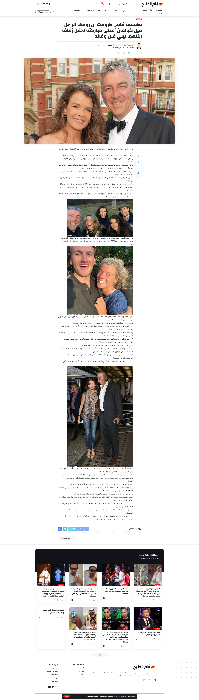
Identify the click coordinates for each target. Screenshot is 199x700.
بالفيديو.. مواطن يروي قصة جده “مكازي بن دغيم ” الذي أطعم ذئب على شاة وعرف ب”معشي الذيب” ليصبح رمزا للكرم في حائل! (148, 592)
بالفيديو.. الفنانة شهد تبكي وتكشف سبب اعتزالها (53, 611)
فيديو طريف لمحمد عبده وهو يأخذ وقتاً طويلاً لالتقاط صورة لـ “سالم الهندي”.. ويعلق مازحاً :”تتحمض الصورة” (85, 636)
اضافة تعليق (119, 45)
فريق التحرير (128, 45)
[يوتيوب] (44, 3)
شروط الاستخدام (92, 696)
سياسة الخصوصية (106, 696)
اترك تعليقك (66, 538)
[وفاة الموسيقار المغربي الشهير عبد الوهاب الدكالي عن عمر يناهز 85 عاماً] (116, 575)
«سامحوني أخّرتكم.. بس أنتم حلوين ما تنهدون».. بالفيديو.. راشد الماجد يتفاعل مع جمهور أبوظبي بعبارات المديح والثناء (53, 592)
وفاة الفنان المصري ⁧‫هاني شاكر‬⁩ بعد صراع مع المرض (149, 633)
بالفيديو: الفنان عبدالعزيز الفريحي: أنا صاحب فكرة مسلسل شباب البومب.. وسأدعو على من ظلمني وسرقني (83, 592)
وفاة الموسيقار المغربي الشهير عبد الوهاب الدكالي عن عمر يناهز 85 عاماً (116, 591)
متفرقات (139, 19)
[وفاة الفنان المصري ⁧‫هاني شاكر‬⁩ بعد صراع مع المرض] (148, 618)
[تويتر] (47, 3)
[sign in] (54, 12)
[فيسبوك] (50, 3)
